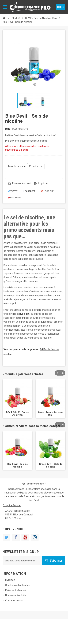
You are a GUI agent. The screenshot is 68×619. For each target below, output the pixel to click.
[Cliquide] (30, 7)
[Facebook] (16, 537)
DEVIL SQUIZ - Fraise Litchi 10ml (17, 413)
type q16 (25, 313)
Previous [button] (57, 373)
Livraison (10, 580)
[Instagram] (35, 537)
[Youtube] (25, 537)
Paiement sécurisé (15, 590)
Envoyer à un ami (21, 183)
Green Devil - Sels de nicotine (50, 465)
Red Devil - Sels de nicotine (17, 465)
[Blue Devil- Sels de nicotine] (25, 100)
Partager (30, 191)
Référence (11, 129)
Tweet (13, 191)
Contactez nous (14, 600)
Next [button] (62, 373)
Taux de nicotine (17, 166)
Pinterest (15, 197)
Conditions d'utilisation (17, 585)
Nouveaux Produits (15, 595)
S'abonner (55, 560)
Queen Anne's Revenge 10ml (50, 413)
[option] (17, 398)
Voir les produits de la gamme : (21, 349)
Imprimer (43, 183)
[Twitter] (6, 537)
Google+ (49, 191)
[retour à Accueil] (4, 18)
